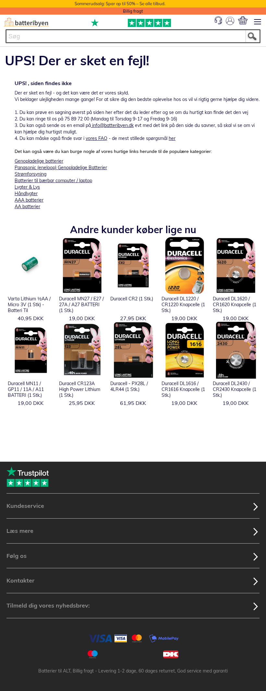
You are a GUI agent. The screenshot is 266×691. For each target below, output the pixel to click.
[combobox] (133, 36)
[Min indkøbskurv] (243, 20)
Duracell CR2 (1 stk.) (131, 299)
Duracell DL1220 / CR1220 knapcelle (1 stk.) (183, 304)
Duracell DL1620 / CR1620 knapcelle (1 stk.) (234, 304)
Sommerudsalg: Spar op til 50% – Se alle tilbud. (120, 3)
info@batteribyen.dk (113, 125)
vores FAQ (96, 138)
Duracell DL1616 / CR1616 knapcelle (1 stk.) (183, 389)
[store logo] (26, 22)
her (172, 138)
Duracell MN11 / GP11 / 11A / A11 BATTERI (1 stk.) (26, 389)
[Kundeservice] (218, 23)
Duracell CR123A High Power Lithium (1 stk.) (79, 389)
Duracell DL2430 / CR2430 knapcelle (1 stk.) (234, 389)
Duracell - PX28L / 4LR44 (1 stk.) (129, 386)
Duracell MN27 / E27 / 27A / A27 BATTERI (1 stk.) (81, 304)
